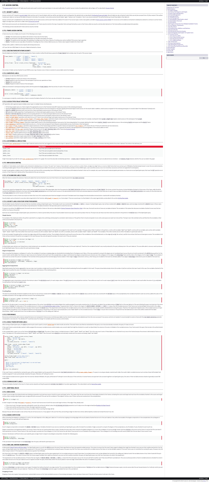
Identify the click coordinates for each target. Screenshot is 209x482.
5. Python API (169, 50)
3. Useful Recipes (170, 47)
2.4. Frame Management (174, 15)
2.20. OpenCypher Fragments (175, 44)
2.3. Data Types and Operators (176, 13)
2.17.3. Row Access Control (176, 38)
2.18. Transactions (172, 41)
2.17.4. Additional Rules (175, 40)
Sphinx (204, 480)
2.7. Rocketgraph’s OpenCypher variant (178, 19)
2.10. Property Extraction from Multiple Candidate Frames (183, 24)
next (206, 1)
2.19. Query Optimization (174, 43)
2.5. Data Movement (173, 16)
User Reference (14, 1)
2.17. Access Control (35, 1)
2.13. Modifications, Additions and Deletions (179, 28)
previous (201, 1)
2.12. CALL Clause (172, 27)
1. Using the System (172, 7)
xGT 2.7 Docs (4, 1)
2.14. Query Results (173, 30)
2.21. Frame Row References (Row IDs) (178, 46)
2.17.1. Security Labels (175, 36)
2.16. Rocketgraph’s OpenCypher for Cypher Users (180, 32)
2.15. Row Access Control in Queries (177, 31)
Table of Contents (172, 5)
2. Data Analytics (24, 1)
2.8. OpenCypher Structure (175, 21)
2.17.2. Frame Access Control (176, 37)
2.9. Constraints (172, 22)
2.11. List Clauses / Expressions (176, 25)
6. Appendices (169, 52)
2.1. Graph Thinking (172, 10)
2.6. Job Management (173, 18)
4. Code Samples (170, 49)
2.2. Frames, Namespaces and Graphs (177, 12)
